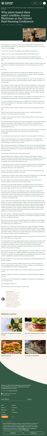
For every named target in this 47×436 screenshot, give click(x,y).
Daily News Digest (6, 395)
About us (3, 407)
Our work (3, 412)
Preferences (34, 433)
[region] (23, 428)
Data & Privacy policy (13, 390)
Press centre (4, 414)
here (13, 48)
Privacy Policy (21, 428)
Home (2, 7)
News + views (7, 7)
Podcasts (14, 405)
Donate (34, 3)
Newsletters (14, 407)
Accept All (13, 433)
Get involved (14, 412)
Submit (29, 399)
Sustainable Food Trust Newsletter (9, 393)
